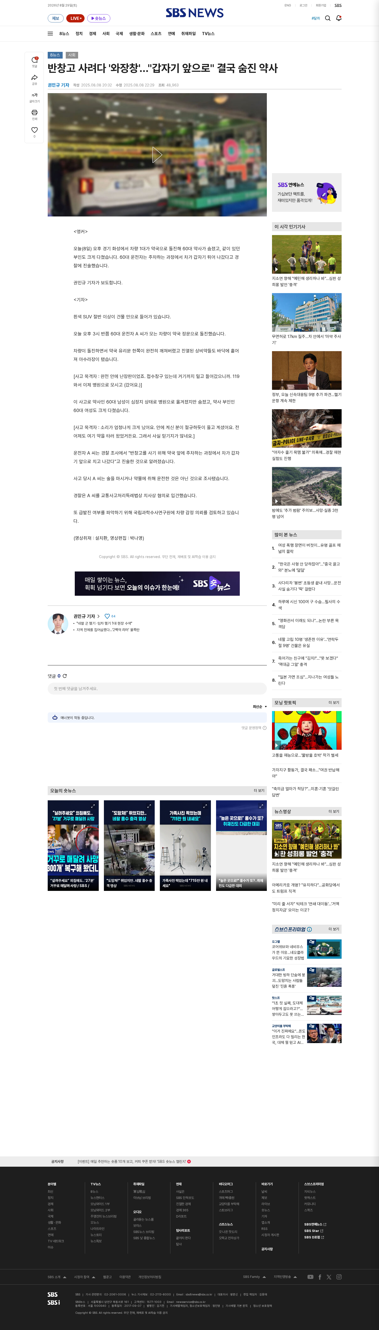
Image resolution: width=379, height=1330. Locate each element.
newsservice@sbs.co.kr (190, 1302)
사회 (106, 33)
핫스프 (276, 998)
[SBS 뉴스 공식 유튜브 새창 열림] (310, 1277)
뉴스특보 (96, 1241)
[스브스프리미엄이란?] (311, 929)
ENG (288, 5)
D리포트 (181, 1216)
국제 (119, 33)
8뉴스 (64, 33)
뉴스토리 (96, 1235)
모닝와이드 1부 (100, 1204)
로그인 (303, 5)
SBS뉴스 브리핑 (143, 1232)
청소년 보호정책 (262, 1306)
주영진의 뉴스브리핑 (103, 1216)
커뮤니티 (309, 1204)
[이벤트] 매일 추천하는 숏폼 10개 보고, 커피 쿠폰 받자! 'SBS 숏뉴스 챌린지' (132, 1161)
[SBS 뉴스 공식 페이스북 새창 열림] (320, 1277)
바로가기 (267, 1183)
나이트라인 (97, 1229)
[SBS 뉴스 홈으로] (195, 13)
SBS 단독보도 (185, 1198)
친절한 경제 (183, 1204)
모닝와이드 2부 (100, 1210)
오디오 (137, 1210)
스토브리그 (226, 1210)
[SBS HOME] (338, 5)
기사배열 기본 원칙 (237, 1306)
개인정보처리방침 (149, 1277)
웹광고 (107, 1277)
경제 (92, 33)
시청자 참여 (84, 1277)
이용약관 (125, 1277)
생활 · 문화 (54, 1222)
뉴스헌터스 (97, 1198)
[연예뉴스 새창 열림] (307, 192)
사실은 (180, 1192)
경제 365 (182, 1210)
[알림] (339, 18)
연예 (171, 33)
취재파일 (188, 33)
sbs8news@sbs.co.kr (199, 1294)
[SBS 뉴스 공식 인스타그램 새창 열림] (339, 1276)
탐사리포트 (183, 1229)
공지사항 (267, 1249)
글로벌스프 (278, 970)
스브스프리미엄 (314, 1183)
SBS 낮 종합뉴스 (144, 1238)
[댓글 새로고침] (64, 676)
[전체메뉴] (50, 33)
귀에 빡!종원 (226, 1198)
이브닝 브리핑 (142, 1198)
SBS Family (254, 1277)
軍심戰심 (139, 1192)
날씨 (264, 1192)
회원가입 (321, 5)
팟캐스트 (309, 1198)
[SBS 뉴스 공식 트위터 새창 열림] (329, 1276)
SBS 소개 (57, 1277)
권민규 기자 (84, 616)
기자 (264, 1216)
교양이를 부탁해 (281, 1026)
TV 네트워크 (56, 1241)
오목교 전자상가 (229, 1238)
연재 (179, 1183)
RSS (264, 1229)
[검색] (328, 18)
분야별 (52, 1183)
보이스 (137, 1226)
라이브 (265, 1204)
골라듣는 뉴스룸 (143, 1219)
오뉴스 (94, 1222)
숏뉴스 (265, 1210)
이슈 (50, 1247)
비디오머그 (226, 1183)
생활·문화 (137, 33)
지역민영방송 (285, 1277)
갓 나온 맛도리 (228, 1232)
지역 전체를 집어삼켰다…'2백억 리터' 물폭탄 (108, 630)
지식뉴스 (309, 1192)
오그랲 (276, 942)
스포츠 (156, 33)
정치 (79, 33)
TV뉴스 (208, 33)
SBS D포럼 (312, 1236)
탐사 (179, 1244)
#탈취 (316, 18)
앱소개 (265, 1222)
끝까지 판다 (183, 1238)
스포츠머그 (226, 1192)
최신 (50, 1192)
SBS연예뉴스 (313, 1224)
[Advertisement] (157, 758)
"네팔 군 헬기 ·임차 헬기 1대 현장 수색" (104, 623)
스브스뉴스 (226, 1223)
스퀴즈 (308, 1210)
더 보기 (257, 789)
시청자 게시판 (270, 1235)
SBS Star (311, 1230)
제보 (264, 1198)
